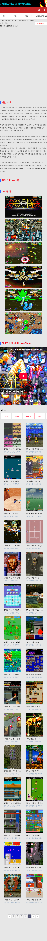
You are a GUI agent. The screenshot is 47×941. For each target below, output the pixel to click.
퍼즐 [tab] (17, 416)
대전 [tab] (40, 416)
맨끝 (37, 916)
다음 (33, 916)
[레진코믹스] (4, 10)
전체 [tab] (6, 416)
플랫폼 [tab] (28, 416)
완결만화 (28, 16)
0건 (1, 26)
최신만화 (6, 16)
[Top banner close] (44, 3)
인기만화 (17, 16)
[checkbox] (41, 23)
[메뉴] (44, 10)
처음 (9, 916)
